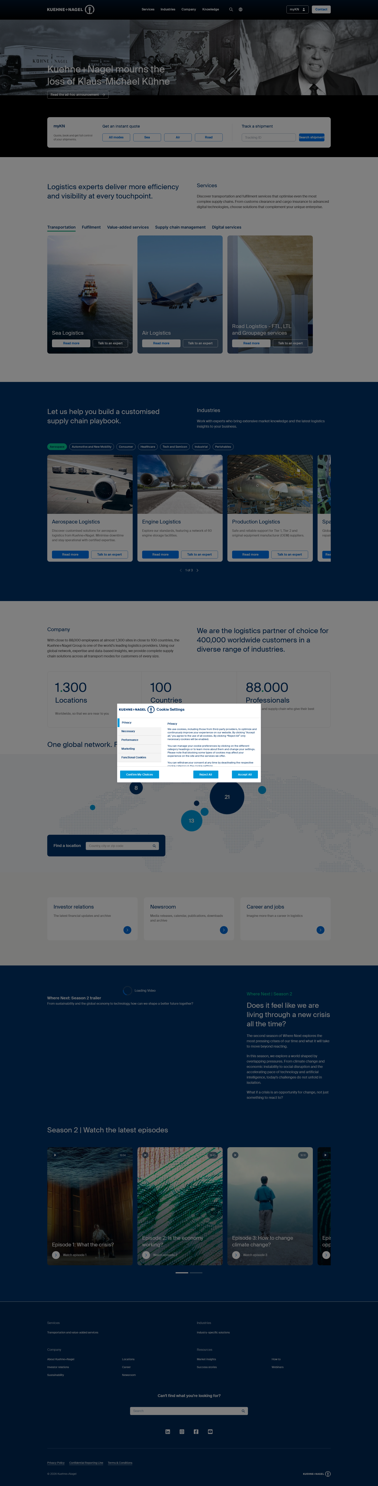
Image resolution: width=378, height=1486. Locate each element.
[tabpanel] (212, 754)
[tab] (139, 722)
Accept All (245, 774)
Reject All (205, 774)
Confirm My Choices (139, 774)
